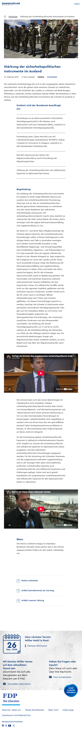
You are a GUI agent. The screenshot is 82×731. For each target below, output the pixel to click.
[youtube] (9, 726)
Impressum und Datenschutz (16, 715)
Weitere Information (37, 645)
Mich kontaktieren (62, 677)
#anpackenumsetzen (12, 721)
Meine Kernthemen (34, 709)
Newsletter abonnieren (19, 683)
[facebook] (6, 725)
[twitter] (14, 726)
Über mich (53, 709)
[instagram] (3, 726)
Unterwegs (68, 709)
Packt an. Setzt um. (11, 709)
